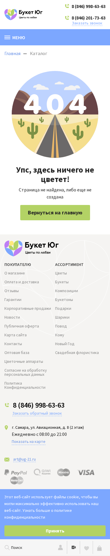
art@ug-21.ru (24, 459)
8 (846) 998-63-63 (89, 6)
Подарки (63, 308)
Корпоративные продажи (27, 308)
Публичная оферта (21, 326)
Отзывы (11, 291)
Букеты (62, 282)
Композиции (66, 291)
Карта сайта (15, 335)
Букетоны (64, 299)
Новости (12, 317)
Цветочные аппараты (23, 361)
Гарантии (12, 299)
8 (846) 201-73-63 (89, 17)
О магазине (14, 273)
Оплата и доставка (21, 282)
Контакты (13, 344)
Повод (61, 326)
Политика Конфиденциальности (24, 385)
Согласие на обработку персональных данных (25, 372)
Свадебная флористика (77, 352)
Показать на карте (28, 441)
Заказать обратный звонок (37, 413)
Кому (59, 335)
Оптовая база (16, 352)
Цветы (61, 273)
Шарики (62, 317)
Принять (55, 531)
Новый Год (65, 344)
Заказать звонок (87, 23)
